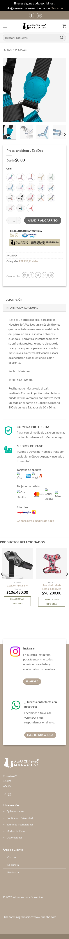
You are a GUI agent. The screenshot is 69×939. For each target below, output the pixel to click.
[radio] (10, 177)
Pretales (21, 49)
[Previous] (8, 89)
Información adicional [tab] (22, 307)
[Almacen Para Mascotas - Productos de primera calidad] (34, 26)
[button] (5, 26)
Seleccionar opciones (17, 601)
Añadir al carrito (43, 220)
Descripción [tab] (14, 299)
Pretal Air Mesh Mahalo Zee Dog (51, 587)
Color (9, 168)
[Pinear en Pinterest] (51, 275)
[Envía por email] (45, 275)
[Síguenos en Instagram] (39, 15)
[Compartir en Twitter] (38, 275)
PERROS (7, 49)
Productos (13, 872)
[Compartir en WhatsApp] (25, 275)
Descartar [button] (57, 8)
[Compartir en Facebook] (31, 275)
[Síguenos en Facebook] (31, 15)
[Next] (60, 89)
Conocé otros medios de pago (35, 520)
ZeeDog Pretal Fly (17, 585)
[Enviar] (62, 37)
